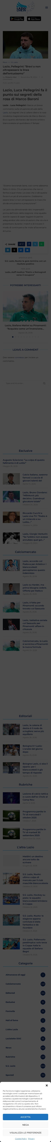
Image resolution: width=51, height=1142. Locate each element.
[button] (46, 1085)
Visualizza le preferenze (26, 1132)
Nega (25, 1124)
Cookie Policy (21, 1139)
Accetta (25, 1117)
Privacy (31, 1139)
